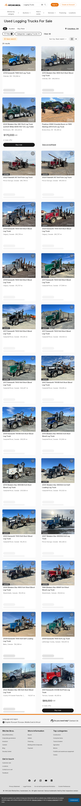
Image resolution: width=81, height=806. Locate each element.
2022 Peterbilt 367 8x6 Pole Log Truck (18, 177)
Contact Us (73, 721)
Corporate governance (9, 738)
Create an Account (68, 4)
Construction (57, 735)
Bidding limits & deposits (35, 745)
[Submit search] (45, 5)
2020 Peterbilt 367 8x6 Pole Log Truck (57, 177)
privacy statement (53, 800)
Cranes (55, 755)
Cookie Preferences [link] (64, 786)
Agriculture (56, 745)
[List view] (76, 39)
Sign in (54, 4)
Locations (72, 13)
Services (51, 13)
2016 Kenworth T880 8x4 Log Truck (16, 73)
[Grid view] (71, 39)
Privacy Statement (14, 786)
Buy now (19, 145)
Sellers (30, 738)
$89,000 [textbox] (47, 700)
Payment (30, 748)
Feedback (5, 773)
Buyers (30, 735)
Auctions (26, 13)
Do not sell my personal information (44, 786)
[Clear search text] (42, 5)
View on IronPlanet (49, 144)
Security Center (6, 751)
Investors (5, 741)
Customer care (6, 763)
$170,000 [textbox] (9, 135)
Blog (3, 748)
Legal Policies (27, 786)
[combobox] (58, 39)
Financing (62, 13)
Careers (4, 745)
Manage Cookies (36, 800)
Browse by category (11, 13)
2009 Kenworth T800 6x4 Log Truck (56, 639)
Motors (55, 748)
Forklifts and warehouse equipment (63, 751)
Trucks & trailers (58, 741)
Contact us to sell (7, 770)
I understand (74, 800)
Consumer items (58, 738)
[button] (8, 34)
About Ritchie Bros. (7, 735)
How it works (38, 13)
